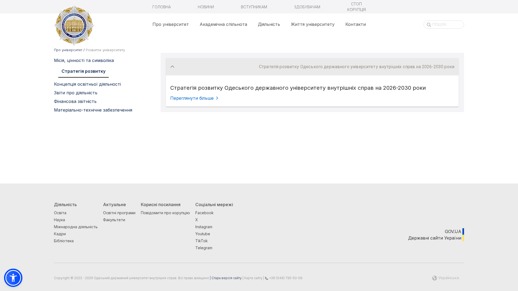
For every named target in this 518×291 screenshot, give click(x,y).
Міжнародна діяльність (76, 226)
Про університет (170, 24)
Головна (161, 7)
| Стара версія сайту (225, 278)
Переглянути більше (192, 98)
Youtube (202, 233)
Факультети (114, 219)
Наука (59, 219)
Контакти (355, 24)
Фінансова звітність (75, 101)
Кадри (60, 233)
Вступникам (254, 7)
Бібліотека (64, 240)
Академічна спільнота (223, 24)
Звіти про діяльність (75, 92)
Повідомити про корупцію (165, 212)
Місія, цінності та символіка (84, 60)
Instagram (203, 226)
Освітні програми (119, 212)
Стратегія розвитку (83, 71)
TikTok (201, 240)
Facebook (204, 212)
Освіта (60, 212)
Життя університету (313, 24)
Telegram (203, 247)
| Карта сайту (252, 278)
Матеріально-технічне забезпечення (93, 110)
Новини (206, 7)
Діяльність (269, 24)
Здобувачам (307, 7)
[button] (312, 66)
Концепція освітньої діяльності (87, 84)
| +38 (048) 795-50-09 (282, 278)
